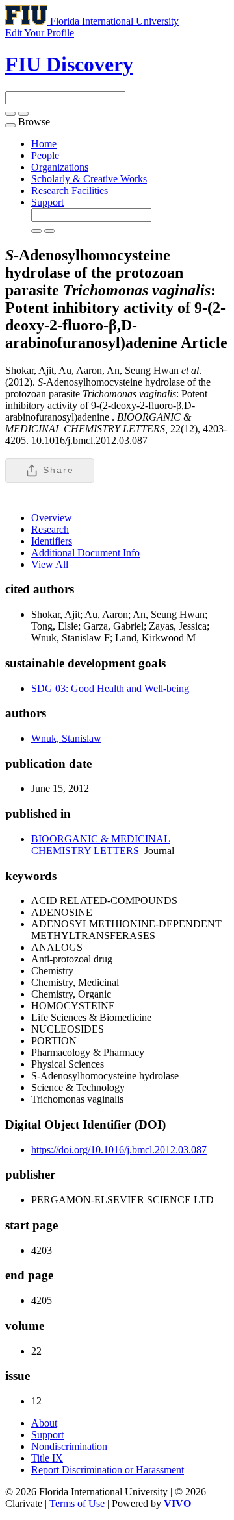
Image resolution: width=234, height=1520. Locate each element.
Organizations (59, 167)
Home (44, 143)
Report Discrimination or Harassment (107, 1469)
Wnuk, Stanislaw (66, 738)
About (44, 1422)
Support (47, 202)
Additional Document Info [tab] (85, 552)
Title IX (47, 1458)
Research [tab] (50, 529)
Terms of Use (78, 1503)
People (45, 155)
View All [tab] (49, 564)
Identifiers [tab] (51, 540)
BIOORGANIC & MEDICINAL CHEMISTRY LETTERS (100, 844)
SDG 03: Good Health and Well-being (110, 688)
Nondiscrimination (69, 1446)
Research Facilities (69, 190)
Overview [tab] (51, 517)
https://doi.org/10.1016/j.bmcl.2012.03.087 (119, 1149)
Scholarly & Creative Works (89, 178)
